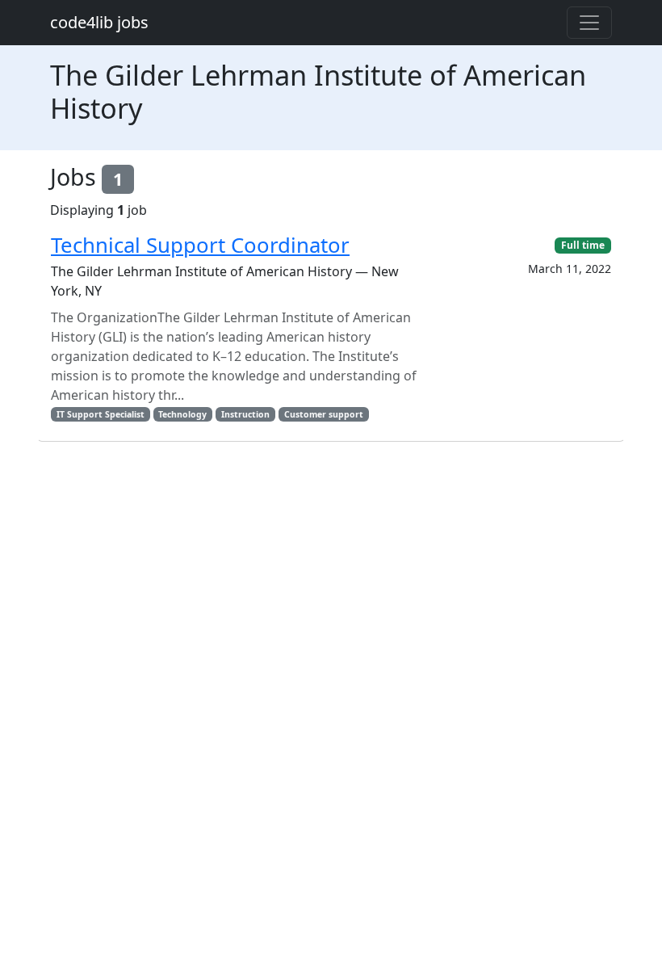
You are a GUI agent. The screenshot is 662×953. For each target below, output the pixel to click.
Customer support (323, 414)
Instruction (245, 414)
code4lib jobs (99, 22)
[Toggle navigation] (589, 22)
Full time (583, 245)
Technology (182, 414)
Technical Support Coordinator (200, 245)
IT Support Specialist (101, 414)
